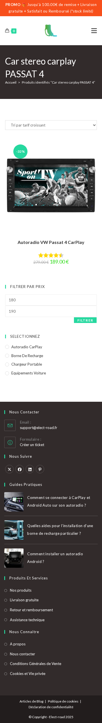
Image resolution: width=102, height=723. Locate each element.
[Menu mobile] (94, 30)
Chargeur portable (26, 364)
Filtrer (85, 320)
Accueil (10, 82)
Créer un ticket (32, 444)
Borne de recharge (27, 355)
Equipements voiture (28, 373)
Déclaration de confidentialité (51, 707)
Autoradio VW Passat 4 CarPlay (51, 242)
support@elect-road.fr (38, 427)
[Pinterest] (40, 469)
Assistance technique (27, 620)
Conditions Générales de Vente (35, 663)
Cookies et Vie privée (27, 673)
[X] (9, 469)
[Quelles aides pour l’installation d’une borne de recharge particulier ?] (14, 530)
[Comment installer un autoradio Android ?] (14, 558)
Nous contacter (22, 654)
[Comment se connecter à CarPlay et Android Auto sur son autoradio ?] (14, 501)
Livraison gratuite (24, 600)
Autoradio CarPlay (26, 347)
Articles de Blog (31, 701)
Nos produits (20, 590)
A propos (18, 644)
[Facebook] (19, 469)
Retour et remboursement (31, 610)
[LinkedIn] (30, 469)
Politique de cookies (63, 701)
